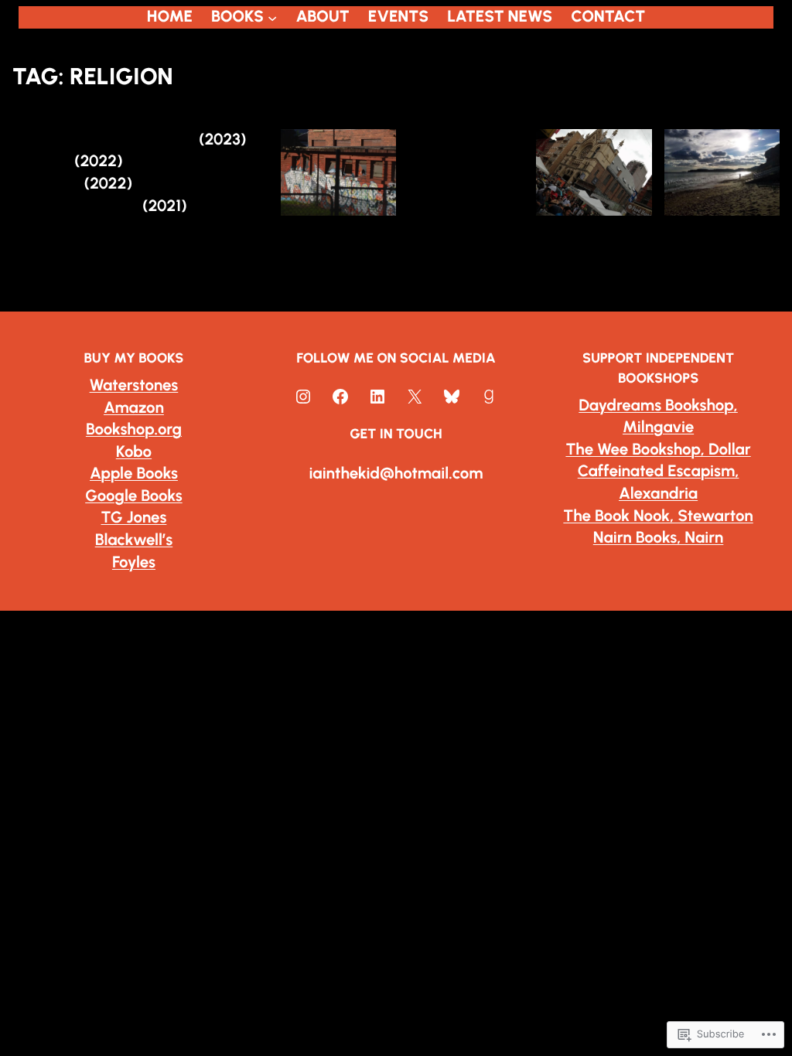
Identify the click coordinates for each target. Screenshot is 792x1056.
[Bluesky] (451, 396)
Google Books (134, 496)
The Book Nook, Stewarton (658, 516)
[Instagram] (303, 396)
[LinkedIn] (377, 396)
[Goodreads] (489, 396)
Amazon (134, 407)
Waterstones (134, 385)
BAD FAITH (44, 183)
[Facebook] (340, 396)
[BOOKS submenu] (272, 17)
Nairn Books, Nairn (658, 537)
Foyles (133, 562)
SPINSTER (40, 161)
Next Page (743, 300)
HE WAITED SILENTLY (74, 206)
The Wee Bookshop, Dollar (657, 449)
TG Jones (133, 517)
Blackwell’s (134, 540)
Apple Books (134, 473)
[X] (414, 396)
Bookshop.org (134, 429)
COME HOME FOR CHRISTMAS (102, 139)
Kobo (134, 452)
